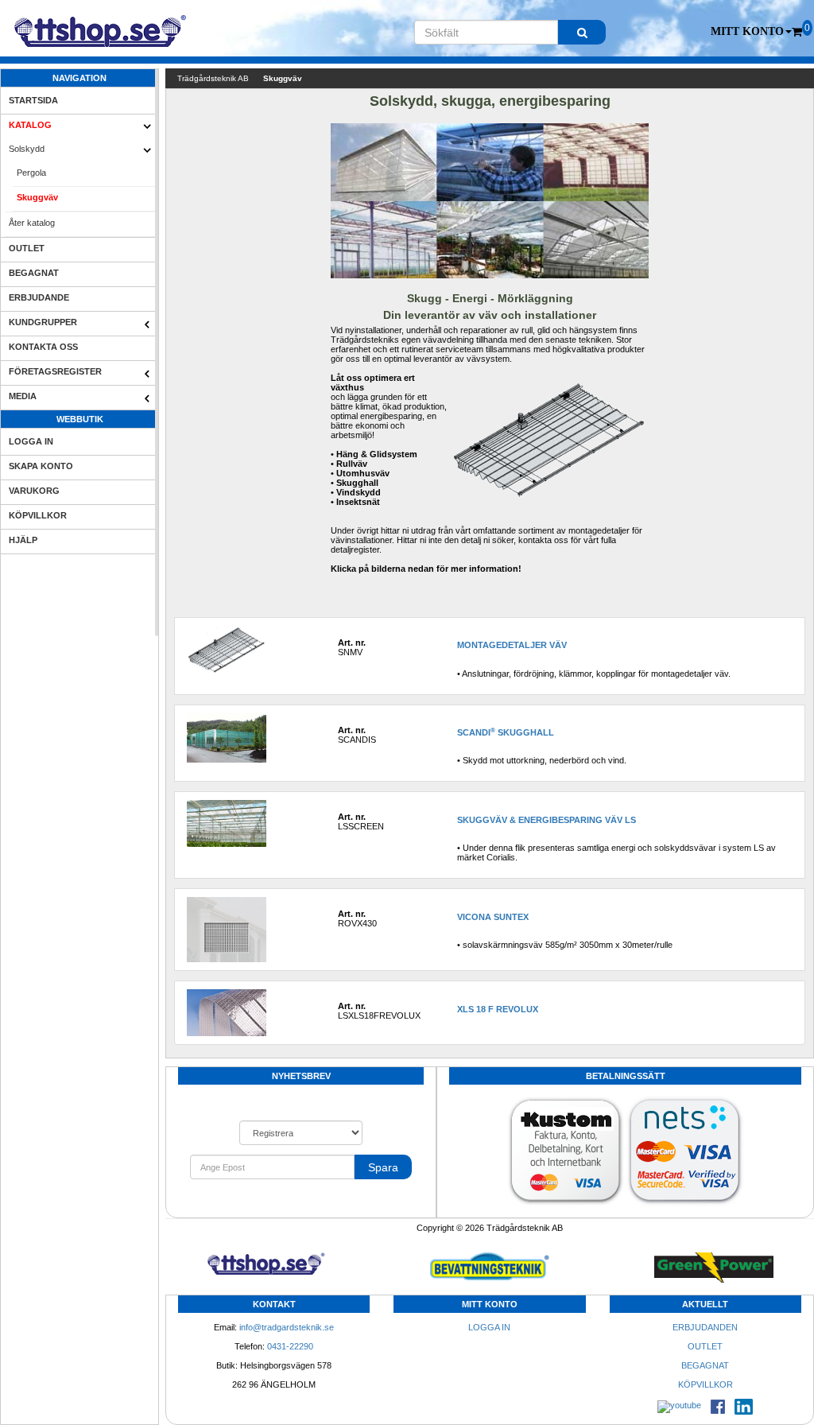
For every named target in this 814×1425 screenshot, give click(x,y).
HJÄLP (23, 540)
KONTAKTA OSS (43, 346)
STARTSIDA (33, 100)
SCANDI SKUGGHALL (505, 732)
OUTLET (27, 248)
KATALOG (30, 125)
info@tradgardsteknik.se (286, 1327)
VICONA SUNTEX (493, 917)
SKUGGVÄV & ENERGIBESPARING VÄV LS (546, 820)
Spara (383, 1167)
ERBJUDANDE (39, 297)
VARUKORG (34, 490)
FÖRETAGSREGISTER (55, 371)
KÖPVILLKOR (38, 515)
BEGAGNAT (34, 273)
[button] (751, 31)
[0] (797, 31)
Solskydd (27, 148)
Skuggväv (37, 197)
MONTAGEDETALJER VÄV (512, 645)
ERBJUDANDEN (705, 1327)
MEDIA (23, 396)
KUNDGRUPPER (43, 322)
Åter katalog (32, 222)
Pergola (31, 172)
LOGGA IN (31, 441)
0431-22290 (290, 1346)
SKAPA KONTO (41, 466)
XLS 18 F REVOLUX (497, 1009)
